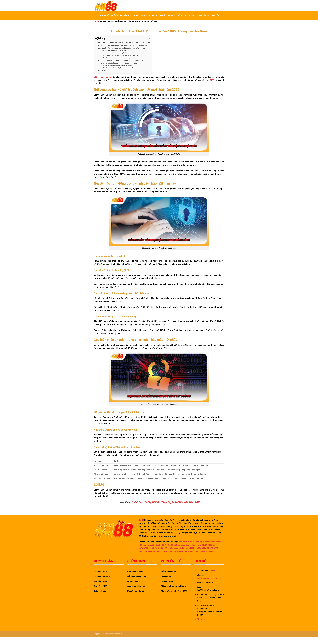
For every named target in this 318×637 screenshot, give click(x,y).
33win (196, 542)
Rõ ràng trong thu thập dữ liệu (115, 50)
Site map (201, 619)
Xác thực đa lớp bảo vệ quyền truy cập (118, 65)
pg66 (187, 548)
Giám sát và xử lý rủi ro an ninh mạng (117, 58)
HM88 (211, 80)
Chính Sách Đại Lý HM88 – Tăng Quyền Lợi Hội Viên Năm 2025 (166, 502)
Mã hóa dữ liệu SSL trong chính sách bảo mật (121, 63)
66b (174, 548)
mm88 (191, 542)
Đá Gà (144, 15)
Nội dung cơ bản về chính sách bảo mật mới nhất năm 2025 (124, 45)
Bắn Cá (127, 15)
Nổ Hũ (162, 15)
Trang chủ (103, 15)
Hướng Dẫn (116, 15)
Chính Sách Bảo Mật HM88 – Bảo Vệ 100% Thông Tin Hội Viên (123, 42)
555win (177, 545)
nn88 (161, 548)
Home (96, 21)
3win (180, 542)
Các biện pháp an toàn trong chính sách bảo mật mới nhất (124, 60)
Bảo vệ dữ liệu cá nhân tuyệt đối (116, 53)
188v (157, 545)
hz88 (161, 545)
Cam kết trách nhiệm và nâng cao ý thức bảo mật (122, 55)
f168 (219, 542)
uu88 (178, 548)
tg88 (202, 542)
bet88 (158, 551)
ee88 (185, 542)
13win (194, 545)
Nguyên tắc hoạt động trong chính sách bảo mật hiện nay (123, 48)
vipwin (164, 551)
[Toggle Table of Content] (147, 39)
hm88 (197, 548)
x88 (205, 545)
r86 (165, 548)
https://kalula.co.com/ (207, 578)
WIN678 (144, 548)
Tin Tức (216, 15)
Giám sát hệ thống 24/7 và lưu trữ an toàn (119, 68)
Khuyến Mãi (204, 15)
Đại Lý (194, 15)
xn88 (171, 545)
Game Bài (152, 15)
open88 (208, 542)
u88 (182, 548)
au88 (214, 542)
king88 (201, 545)
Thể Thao (171, 15)
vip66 (151, 545)
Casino (135, 15)
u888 (216, 548)
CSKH (187, 15)
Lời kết (103, 71)
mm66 (146, 545)
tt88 (140, 545)
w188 (202, 551)
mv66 (151, 548)
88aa (183, 545)
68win (188, 545)
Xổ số (180, 15)
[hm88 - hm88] (106, 5)
